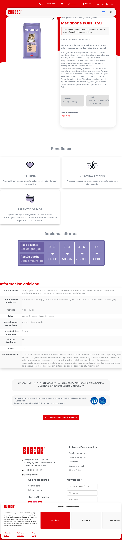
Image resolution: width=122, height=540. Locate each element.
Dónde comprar (35, 490)
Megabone (93, 17)
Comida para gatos (79, 17)
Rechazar (86, 520)
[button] (103, 12)
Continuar (55, 520)
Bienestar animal (76, 466)
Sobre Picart (34, 486)
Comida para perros (78, 453)
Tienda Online (75, 470)
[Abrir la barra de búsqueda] (111, 12)
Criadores (73, 461)
